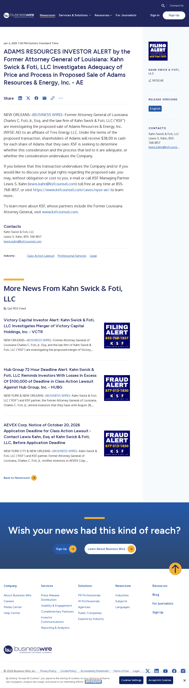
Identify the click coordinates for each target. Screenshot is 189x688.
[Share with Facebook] (36, 98)
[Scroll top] (175, 569)
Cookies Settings (131, 680)
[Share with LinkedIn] (20, 98)
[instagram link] (183, 671)
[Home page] (19, 15)
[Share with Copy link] (53, 98)
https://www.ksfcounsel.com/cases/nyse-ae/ (71, 189)
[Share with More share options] (61, 98)
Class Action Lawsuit (40, 256)
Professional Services (72, 256)
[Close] (184, 680)
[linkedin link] (156, 671)
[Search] (163, 5)
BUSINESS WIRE (47, 114)
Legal (93, 256)
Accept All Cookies (160, 680)
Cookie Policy (93, 681)
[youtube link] (165, 671)
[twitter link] (147, 671)
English (155, 108)
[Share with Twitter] (28, 98)
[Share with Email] (44, 98)
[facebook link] (174, 671)
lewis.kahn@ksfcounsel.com (52, 183)
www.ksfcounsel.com (60, 211)
